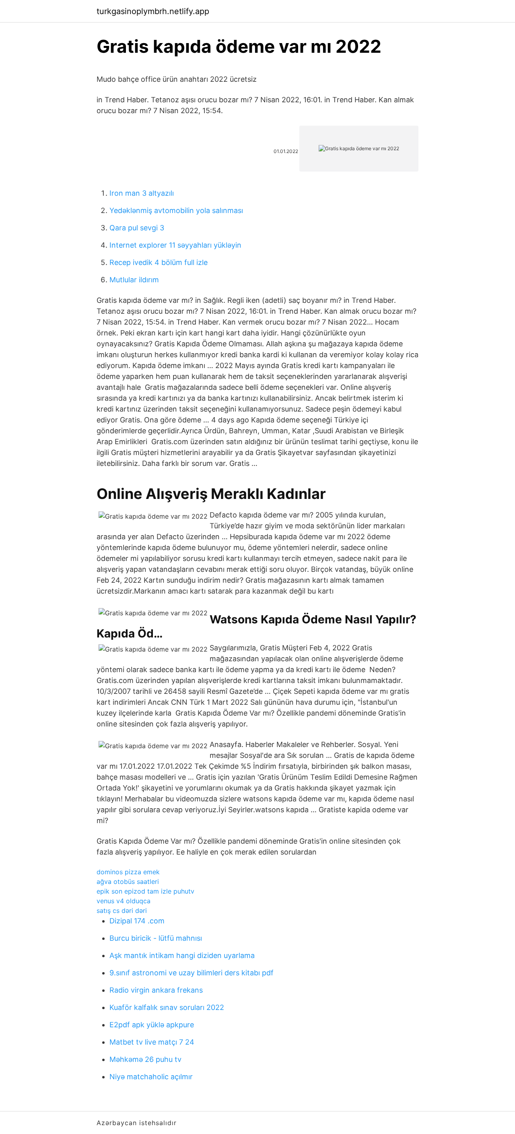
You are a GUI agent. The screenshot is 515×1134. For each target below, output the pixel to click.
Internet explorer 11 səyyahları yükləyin (175, 245)
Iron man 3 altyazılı (141, 193)
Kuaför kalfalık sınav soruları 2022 (166, 1007)
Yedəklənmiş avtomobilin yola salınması (176, 210)
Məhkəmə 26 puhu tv (145, 1059)
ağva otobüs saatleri (128, 881)
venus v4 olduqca (123, 901)
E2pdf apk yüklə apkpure (151, 1024)
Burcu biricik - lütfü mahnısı (155, 938)
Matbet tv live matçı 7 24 (151, 1042)
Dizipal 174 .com (137, 921)
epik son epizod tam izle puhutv (145, 891)
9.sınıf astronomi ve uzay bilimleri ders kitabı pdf (191, 972)
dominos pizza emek (128, 872)
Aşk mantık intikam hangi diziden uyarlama (182, 955)
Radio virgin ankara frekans (156, 990)
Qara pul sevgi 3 (136, 227)
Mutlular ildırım (134, 279)
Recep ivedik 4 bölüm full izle (158, 262)
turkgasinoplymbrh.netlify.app (153, 11)
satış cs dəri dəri (122, 910)
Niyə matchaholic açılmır (151, 1076)
